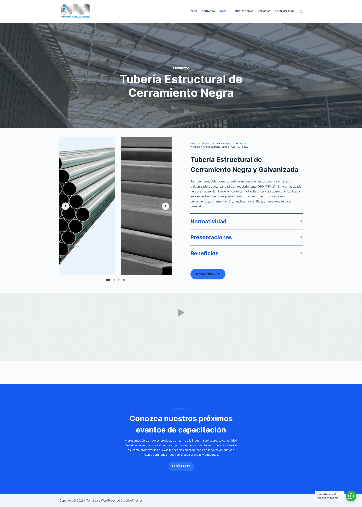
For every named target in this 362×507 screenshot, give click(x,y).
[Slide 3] (120, 280)
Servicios (264, 11)
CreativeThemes (132, 500)
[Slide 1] (106, 280)
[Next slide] (165, 206)
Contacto (208, 11)
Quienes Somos (244, 11)
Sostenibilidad (284, 11)
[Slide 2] (113, 280)
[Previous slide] (65, 206)
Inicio (222, 11)
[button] (229, 11)
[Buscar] (301, 11)
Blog (194, 11)
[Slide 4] (124, 280)
